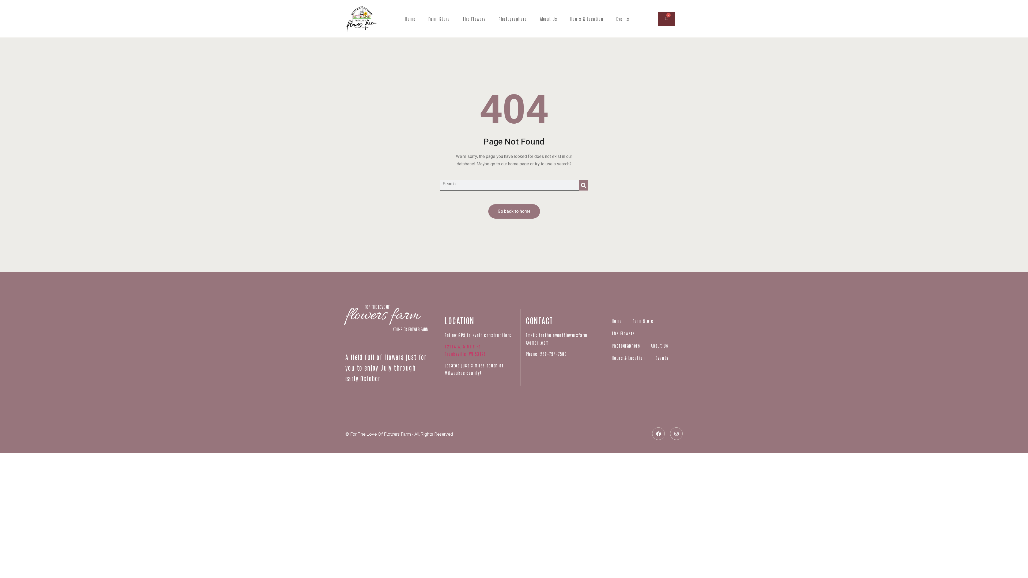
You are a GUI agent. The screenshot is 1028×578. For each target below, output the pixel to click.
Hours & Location (586, 18)
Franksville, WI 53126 (465, 353)
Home (410, 18)
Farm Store (439, 18)
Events (622, 18)
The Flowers (474, 18)
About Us (548, 18)
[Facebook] (658, 433)
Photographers (512, 18)
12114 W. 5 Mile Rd (463, 346)
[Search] (583, 185)
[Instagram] (676, 433)
